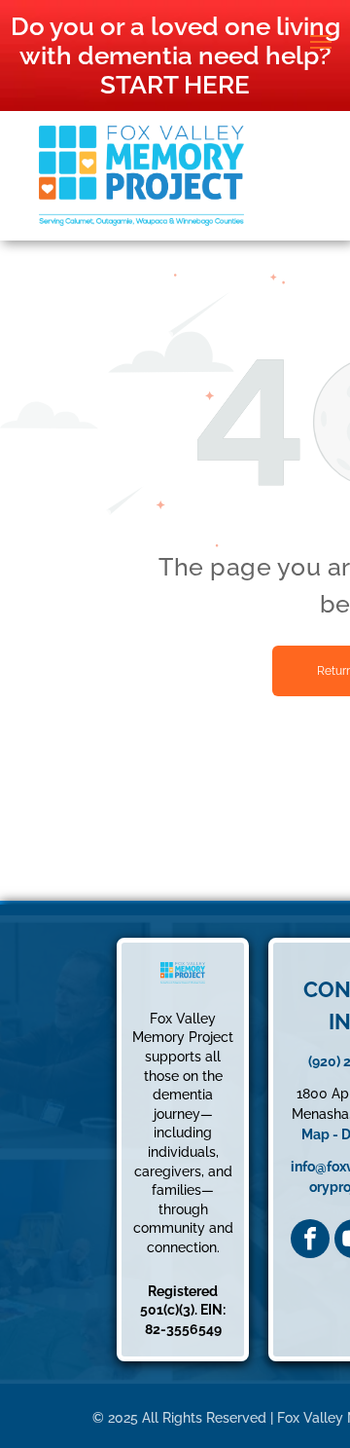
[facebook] (310, 1238)
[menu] (320, 41)
